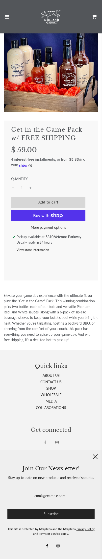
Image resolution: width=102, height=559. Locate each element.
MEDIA (51, 401)
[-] (13, 188)
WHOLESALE (51, 395)
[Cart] (94, 16)
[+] (30, 188)
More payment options (48, 227)
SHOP (51, 388)
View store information (33, 250)
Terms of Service (49, 533)
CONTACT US (51, 382)
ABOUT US (51, 375)
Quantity (19, 179)
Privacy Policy (85, 529)
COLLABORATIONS (51, 408)
